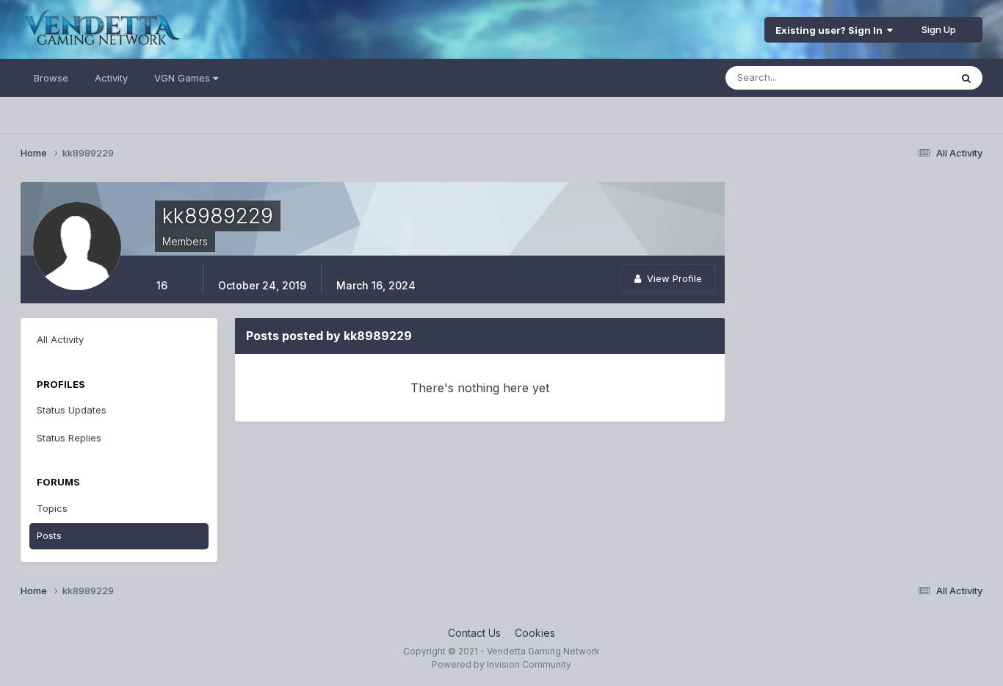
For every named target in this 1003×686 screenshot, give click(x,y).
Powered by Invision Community (501, 664)
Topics (52, 508)
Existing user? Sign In (831, 30)
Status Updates (896, 77)
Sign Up (938, 29)
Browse (51, 78)
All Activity (60, 339)
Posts (49, 535)
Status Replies (69, 438)
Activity (111, 78)
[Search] (966, 78)
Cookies (535, 633)
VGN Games (183, 78)
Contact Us (474, 633)
